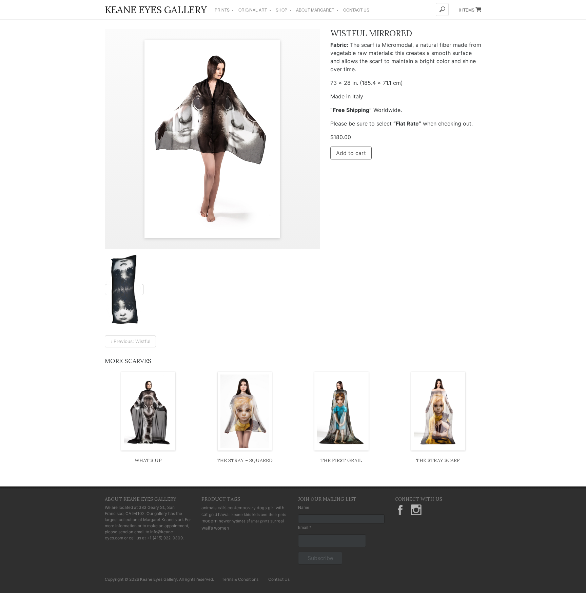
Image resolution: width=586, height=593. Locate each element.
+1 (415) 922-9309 (165, 537)
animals (209, 507)
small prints (260, 521)
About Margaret (315, 10)
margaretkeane (416, 509)
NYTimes (239, 521)
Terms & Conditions (240, 579)
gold (213, 514)
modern (209, 520)
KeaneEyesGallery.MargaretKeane (400, 509)
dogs (262, 507)
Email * (304, 527)
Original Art (253, 10)
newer (225, 520)
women (221, 528)
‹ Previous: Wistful (130, 341)
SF (248, 520)
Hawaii (224, 514)
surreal (277, 520)
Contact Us (356, 10)
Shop (282, 10)
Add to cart (351, 153)
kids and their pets (269, 514)
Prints (223, 10)
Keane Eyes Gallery (156, 10)
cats (222, 507)
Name (303, 507)
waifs (207, 528)
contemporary (242, 507)
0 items (467, 10)
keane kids (241, 514)
